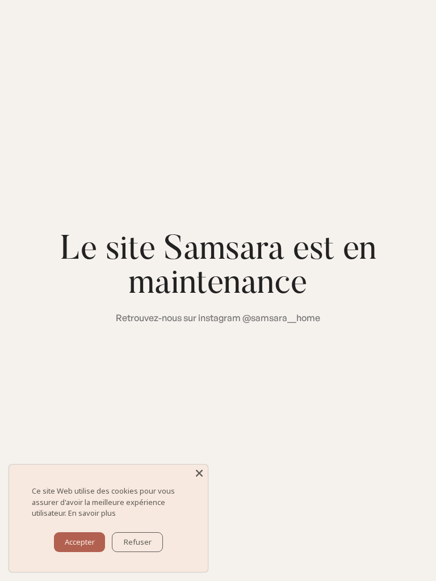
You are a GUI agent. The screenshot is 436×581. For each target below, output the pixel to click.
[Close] (199, 473)
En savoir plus (92, 513)
